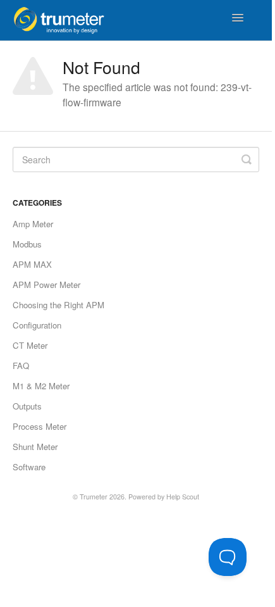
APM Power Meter (46, 284)
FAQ (21, 366)
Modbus (27, 244)
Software (29, 467)
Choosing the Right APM (58, 305)
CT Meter (30, 345)
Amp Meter (33, 224)
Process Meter (39, 426)
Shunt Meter (35, 447)
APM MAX (32, 264)
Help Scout (182, 496)
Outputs (27, 406)
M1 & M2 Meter (41, 386)
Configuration (37, 325)
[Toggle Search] (246, 159)
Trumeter (93, 496)
